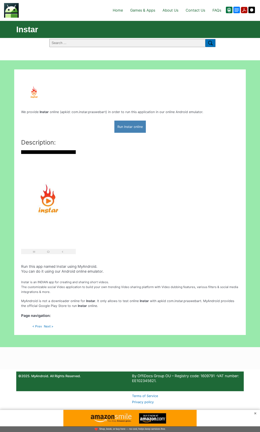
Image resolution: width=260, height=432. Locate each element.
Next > (48, 326)
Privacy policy (143, 402)
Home (118, 10)
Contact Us (195, 10)
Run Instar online (130, 127)
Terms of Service (145, 396)
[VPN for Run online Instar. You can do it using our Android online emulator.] (229, 10)
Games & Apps (142, 10)
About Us (170, 10)
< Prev (37, 326)
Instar (27, 29)
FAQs (216, 10)
